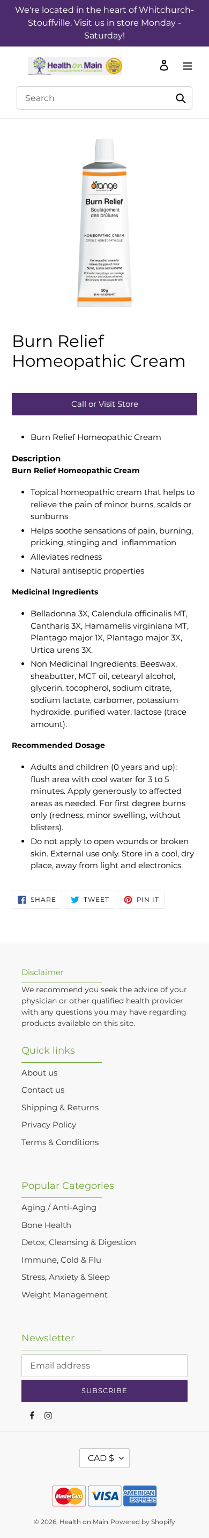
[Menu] (185, 65)
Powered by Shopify (142, 1522)
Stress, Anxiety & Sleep (65, 1277)
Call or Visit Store (104, 404)
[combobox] (104, 98)
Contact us (42, 1090)
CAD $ (101, 1458)
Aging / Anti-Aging (58, 1207)
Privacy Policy (48, 1124)
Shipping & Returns (60, 1107)
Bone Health (46, 1225)
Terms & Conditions (60, 1142)
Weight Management (64, 1294)
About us (39, 1073)
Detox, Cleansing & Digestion (78, 1242)
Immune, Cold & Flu (61, 1260)
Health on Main (83, 1522)
